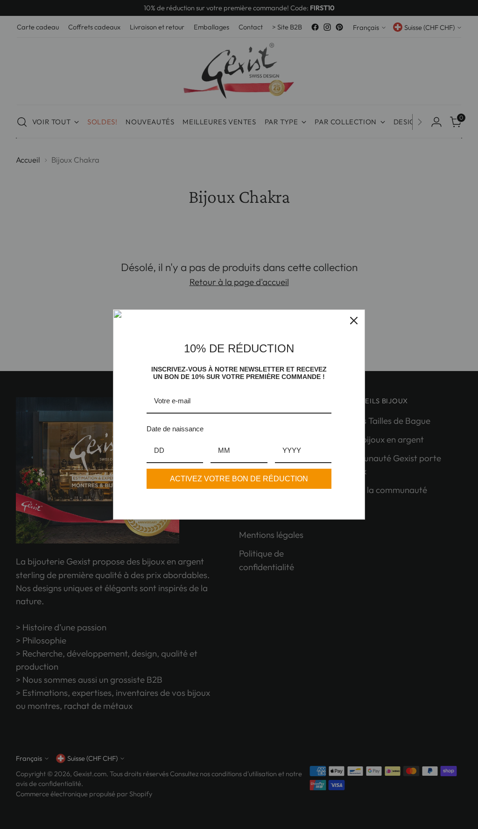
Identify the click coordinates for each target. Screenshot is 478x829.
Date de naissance (175, 429)
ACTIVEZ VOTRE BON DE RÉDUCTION (239, 479)
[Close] (354, 320)
